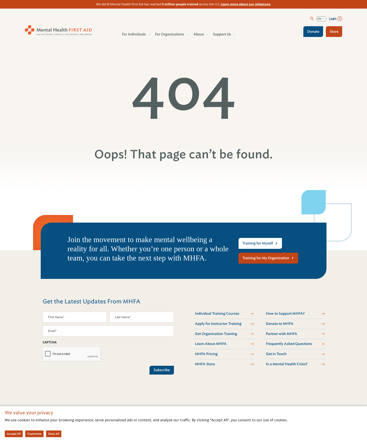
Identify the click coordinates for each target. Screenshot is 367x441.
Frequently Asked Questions (289, 343)
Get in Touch (276, 354)
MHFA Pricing (206, 354)
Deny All (53, 433)
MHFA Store (205, 364)
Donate (313, 31)
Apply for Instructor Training (218, 323)
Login (333, 18)
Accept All (14, 433)
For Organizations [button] (169, 34)
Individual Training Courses (217, 313)
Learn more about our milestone (245, 4)
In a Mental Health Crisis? (287, 364)
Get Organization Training (216, 334)
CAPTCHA (50, 342)
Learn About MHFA (211, 343)
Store (334, 31)
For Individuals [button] (134, 34)
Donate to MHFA (279, 323)
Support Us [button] (222, 34)
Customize (34, 433)
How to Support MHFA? (285, 313)
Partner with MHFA (281, 334)
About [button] (198, 34)
